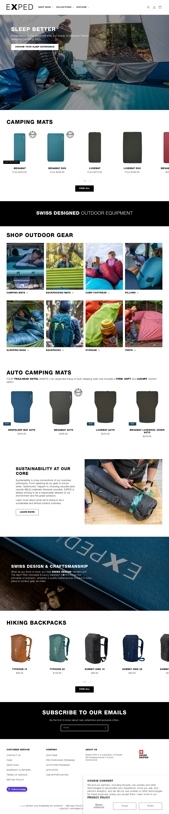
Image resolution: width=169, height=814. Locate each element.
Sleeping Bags (16, 350)
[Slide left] (79, 181)
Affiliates (52, 770)
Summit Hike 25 (132, 669)
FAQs (9, 760)
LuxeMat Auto (105, 430)
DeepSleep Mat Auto (21, 430)
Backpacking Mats (58, 293)
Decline (150, 806)
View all (84, 189)
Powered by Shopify (51, 806)
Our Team (51, 756)
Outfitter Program (58, 765)
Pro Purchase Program (60, 760)
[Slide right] (90, 181)
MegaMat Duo (57, 169)
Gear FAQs (13, 765)
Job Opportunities (57, 775)
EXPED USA (32, 806)
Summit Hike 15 (95, 669)
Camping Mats (16, 293)
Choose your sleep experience (35, 47)
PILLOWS (130, 293)
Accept (125, 806)
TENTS (129, 350)
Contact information (72, 809)
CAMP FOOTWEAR (96, 293)
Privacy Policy (98, 797)
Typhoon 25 (57, 669)
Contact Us (14, 756)
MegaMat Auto (63, 430)
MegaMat (20, 169)
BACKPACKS (53, 350)
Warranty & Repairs (19, 770)
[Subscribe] (105, 728)
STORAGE (91, 350)
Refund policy (15, 780)
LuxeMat (94, 169)
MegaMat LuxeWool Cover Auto (147, 431)
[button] (46, 7)
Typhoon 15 (19, 669)
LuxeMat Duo (132, 169)
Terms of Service (17, 775)
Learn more (27, 512)
